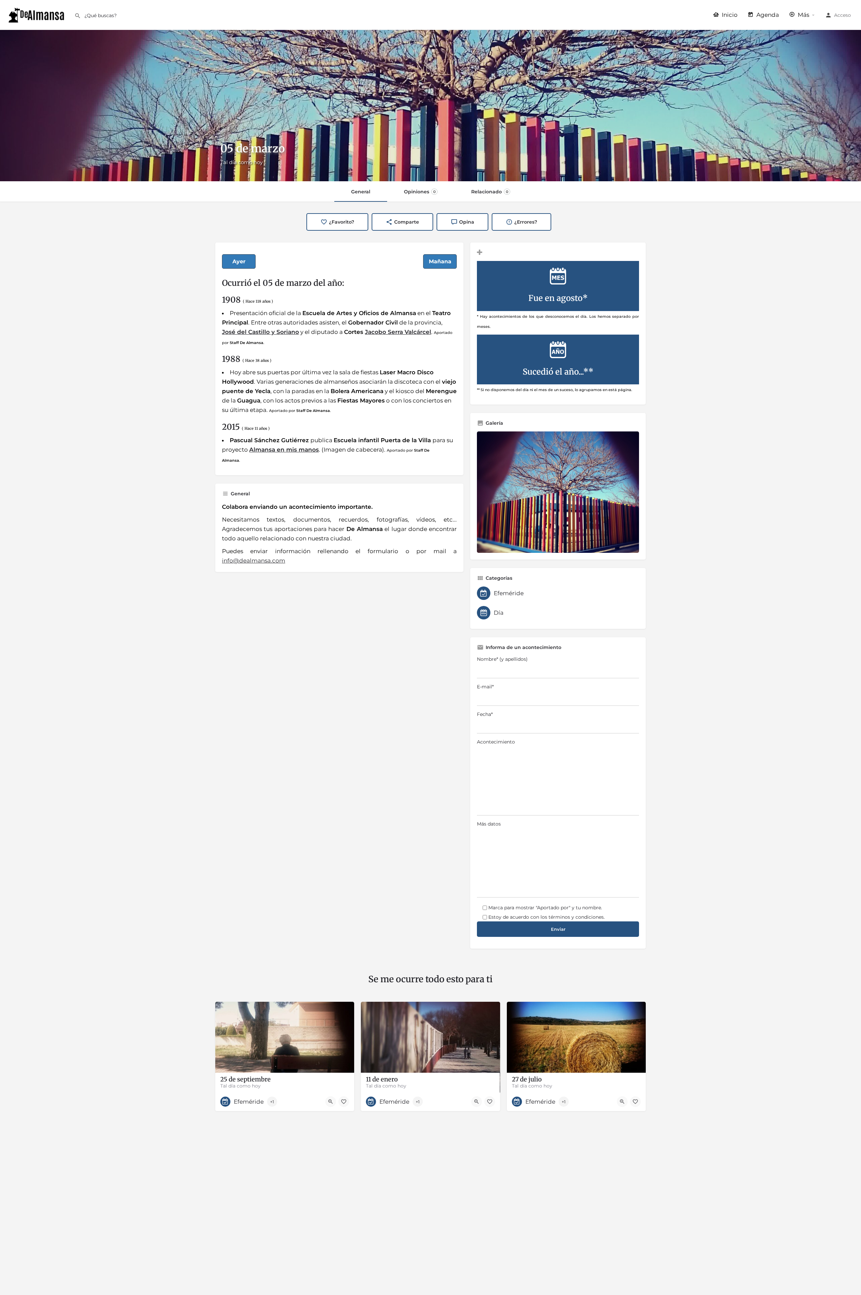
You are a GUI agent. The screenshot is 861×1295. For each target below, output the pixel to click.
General (360, 192)
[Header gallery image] (430, 105)
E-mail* (485, 687)
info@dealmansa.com (253, 560)
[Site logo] (37, 14)
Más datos (489, 824)
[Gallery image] (558, 492)
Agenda (767, 14)
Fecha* (485, 714)
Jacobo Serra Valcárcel (398, 332)
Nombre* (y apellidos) (502, 659)
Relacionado (489, 192)
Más (802, 14)
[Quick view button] (330, 1101)
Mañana (440, 261)
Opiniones (420, 192)
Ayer (239, 261)
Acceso (842, 15)
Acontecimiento (496, 742)
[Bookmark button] (343, 1101)
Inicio (729, 14)
